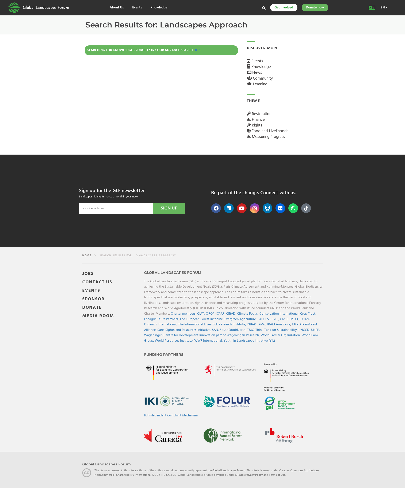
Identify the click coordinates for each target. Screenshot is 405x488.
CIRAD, (231, 314)
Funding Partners (164, 354)
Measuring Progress (268, 137)
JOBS (88, 273)
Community (262, 78)
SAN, (216, 330)
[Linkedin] (229, 208)
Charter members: (183, 314)
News (256, 72)
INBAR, (252, 324)
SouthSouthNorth (233, 330)
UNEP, (315, 330)
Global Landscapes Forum (46, 7)
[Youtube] (242, 208)
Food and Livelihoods (269, 131)
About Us (117, 7)
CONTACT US (97, 282)
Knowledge (158, 7)
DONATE (92, 307)
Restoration (261, 114)
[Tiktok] (306, 208)
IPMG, (262, 324)
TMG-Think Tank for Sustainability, (272, 330)
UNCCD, (304, 330)
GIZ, (283, 319)
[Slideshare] (267, 208)
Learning (259, 84)
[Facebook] (216, 208)
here (197, 50)
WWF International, (209, 341)
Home (86, 255)
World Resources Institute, (174, 341)
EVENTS (91, 290)
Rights (256, 125)
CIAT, (201, 314)
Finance (258, 120)
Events (137, 7)
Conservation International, (279, 314)
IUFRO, (297, 324)
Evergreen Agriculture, (241, 319)
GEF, (276, 319)
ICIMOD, (293, 319)
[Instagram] (254, 208)
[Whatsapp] (293, 208)
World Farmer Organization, (281, 335)
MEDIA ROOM (98, 316)
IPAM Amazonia (278, 324)
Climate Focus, (248, 314)
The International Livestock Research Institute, (212, 324)
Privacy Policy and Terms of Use (265, 475)
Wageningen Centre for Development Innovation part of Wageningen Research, (202, 335)
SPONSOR (93, 299)
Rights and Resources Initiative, (188, 330)
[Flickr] (280, 208)
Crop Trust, (308, 314)
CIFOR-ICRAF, (216, 314)
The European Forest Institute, (202, 319)
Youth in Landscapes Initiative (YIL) (249, 341)
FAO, (261, 319)
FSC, (269, 319)
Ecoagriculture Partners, (162, 319)
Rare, (161, 330)
